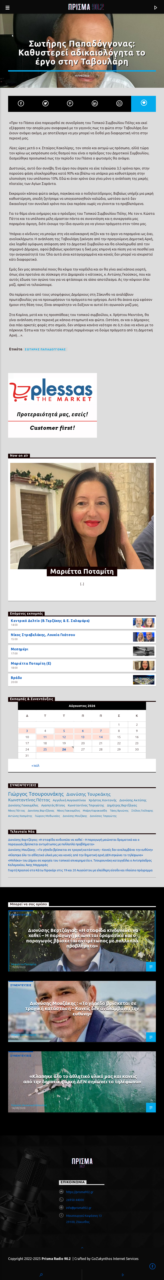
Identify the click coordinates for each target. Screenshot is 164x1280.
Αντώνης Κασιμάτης (20, 816)
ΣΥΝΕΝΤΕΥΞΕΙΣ (20, 914)
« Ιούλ (35, 765)
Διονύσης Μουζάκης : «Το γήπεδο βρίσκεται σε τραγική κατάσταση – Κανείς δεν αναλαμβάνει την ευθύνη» (80, 849)
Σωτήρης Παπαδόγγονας (45, 349)
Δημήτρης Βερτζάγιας (122, 805)
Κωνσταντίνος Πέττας (29, 799)
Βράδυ (16, 678)
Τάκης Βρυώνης (119, 810)
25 (45, 749)
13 (83, 737)
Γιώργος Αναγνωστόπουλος (29, 1105)
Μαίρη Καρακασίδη (95, 810)
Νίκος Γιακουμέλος (68, 810)
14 (100, 737)
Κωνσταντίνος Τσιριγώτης (86, 805)
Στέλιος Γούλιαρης (142, 810)
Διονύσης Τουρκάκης (88, 794)
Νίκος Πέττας (16, 810)
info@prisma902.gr (78, 1208)
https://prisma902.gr (79, 1192)
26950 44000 (75, 1200)
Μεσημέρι (19, 649)
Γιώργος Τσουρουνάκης (36, 794)
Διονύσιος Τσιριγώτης (103, 816)
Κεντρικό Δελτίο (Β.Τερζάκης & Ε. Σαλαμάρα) (50, 621)
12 (64, 737)
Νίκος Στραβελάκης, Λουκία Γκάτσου (43, 635)
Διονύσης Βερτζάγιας (41, 810)
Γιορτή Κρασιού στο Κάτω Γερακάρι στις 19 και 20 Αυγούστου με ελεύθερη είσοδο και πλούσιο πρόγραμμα (80, 870)
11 (45, 737)
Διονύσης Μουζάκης (75, 816)
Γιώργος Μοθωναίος (47, 816)
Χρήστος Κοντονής (103, 800)
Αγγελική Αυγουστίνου (69, 800)
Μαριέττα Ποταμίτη (23, 964)
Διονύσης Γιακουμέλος (23, 805)
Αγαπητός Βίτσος (53, 805)
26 (64, 749)
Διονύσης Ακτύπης (132, 800)
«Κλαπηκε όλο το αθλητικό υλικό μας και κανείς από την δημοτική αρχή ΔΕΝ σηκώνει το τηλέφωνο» (75, 855)
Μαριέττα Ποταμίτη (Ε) (31, 663)
